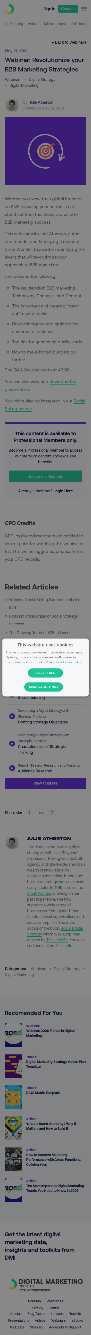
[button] (45, 687)
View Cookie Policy (69, 662)
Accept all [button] (45, 673)
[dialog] (45, 667)
